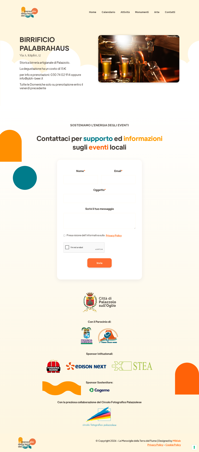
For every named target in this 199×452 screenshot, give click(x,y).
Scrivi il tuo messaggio (99, 208)
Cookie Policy (173, 444)
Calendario (108, 12)
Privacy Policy (114, 235)
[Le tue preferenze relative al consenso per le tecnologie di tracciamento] (194, 447)
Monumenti (142, 12)
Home (92, 12)
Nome (80, 170)
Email (118, 170)
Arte (156, 12)
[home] (29, 12)
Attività (125, 12)
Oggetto (99, 189)
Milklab (177, 440)
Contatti (170, 12)
